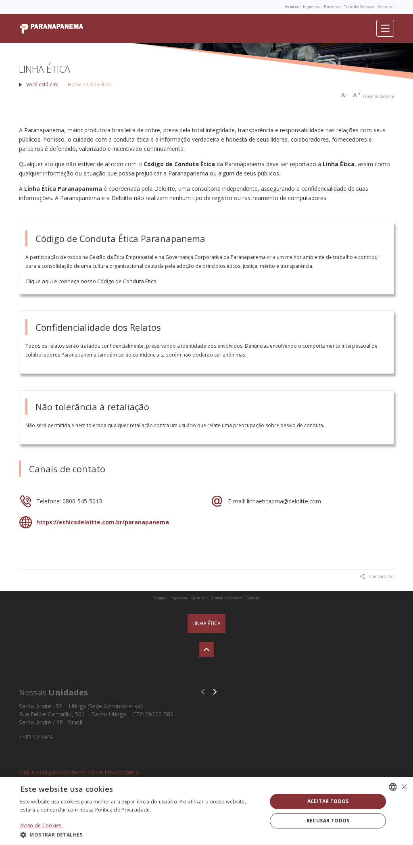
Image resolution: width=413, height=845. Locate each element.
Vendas (292, 6)
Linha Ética (206, 623)
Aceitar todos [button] (328, 801)
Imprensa (311, 6)
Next (215, 692)
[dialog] (206, 811)
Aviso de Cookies (41, 825)
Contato (385, 6)
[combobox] (393, 787)
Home (75, 84)
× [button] (404, 787)
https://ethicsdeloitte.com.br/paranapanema (102, 522)
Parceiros (332, 6)
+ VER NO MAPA (36, 737)
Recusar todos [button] (328, 820)
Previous (202, 692)
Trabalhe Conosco (359, 6)
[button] (140, 834)
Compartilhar (381, 576)
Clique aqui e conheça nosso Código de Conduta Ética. (91, 281)
